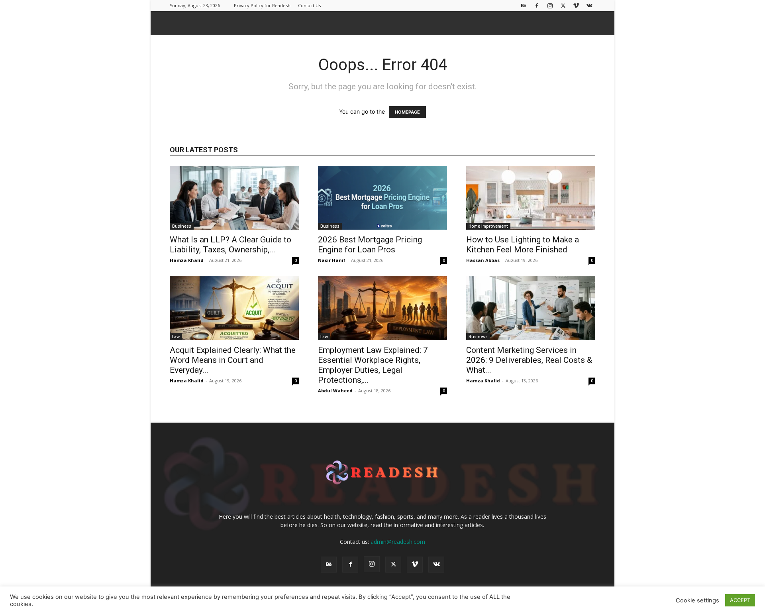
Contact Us (309, 5)
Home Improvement (488, 226)
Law (176, 336)
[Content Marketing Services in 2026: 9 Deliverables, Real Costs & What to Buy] (530, 308)
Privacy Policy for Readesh (262, 5)
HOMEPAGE (407, 112)
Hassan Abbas (483, 260)
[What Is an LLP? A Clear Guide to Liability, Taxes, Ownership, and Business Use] (234, 198)
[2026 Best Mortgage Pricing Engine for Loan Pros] (382, 198)
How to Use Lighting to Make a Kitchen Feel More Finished (522, 244)
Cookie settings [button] (697, 600)
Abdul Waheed (335, 391)
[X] (563, 5)
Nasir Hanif (331, 260)
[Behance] (524, 5)
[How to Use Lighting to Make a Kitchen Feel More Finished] (530, 198)
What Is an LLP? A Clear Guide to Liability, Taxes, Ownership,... (230, 244)
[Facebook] (537, 5)
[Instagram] (550, 5)
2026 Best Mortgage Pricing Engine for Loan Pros (370, 244)
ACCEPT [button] (740, 600)
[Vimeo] (576, 5)
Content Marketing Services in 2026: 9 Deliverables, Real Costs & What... (529, 360)
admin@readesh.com (398, 541)
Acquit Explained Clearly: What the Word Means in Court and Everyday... (233, 360)
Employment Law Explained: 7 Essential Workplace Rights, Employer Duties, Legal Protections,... (373, 365)
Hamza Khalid (187, 260)
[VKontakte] (589, 5)
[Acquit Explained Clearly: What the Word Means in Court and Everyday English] (234, 308)
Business (181, 226)
